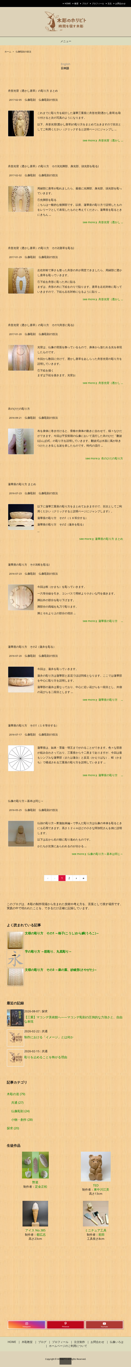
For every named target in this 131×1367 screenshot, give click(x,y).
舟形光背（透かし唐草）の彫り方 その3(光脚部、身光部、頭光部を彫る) (53, 166)
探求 (13, 1128)
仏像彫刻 (30, 100)
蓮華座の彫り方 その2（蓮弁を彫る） (32, 647)
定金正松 (41, 1186)
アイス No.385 (35, 1230)
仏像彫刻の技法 (48, 100)
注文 (110, 3)
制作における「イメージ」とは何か (48, 1037)
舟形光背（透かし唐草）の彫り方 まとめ (33, 91)
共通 (17, 1102)
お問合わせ (120, 3)
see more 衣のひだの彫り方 (104, 458)
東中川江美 (101, 1189)
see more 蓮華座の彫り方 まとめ (101, 539)
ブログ (85, 3)
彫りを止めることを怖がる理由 (45, 1057)
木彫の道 (16, 1094)
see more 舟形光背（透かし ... (103, 140)
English (65, 64)
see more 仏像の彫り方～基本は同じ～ (97, 854)
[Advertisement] (65, 1286)
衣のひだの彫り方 (19, 409)
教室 (76, 3)
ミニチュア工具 (95, 1230)
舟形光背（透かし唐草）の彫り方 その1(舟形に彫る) (41, 325)
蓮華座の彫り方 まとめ (22, 484)
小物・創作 (22, 1120)
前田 (101, 1234)
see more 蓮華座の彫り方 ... (103, 621)
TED (96, 1185)
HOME (68, 3)
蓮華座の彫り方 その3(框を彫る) (28, 564)
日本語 (65, 68)
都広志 (41, 1234)
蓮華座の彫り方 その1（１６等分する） (33, 725)
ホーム (8, 51)
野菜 (35, 1182)
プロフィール (98, 3)
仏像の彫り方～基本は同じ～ (25, 801)
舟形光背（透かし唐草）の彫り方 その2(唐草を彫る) (41, 248)
